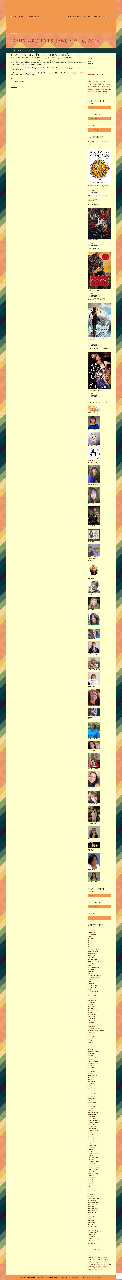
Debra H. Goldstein (93, 986)
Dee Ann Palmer (92, 990)
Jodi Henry (92, 1163)
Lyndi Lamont (92, 1100)
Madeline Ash (91, 1116)
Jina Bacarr (91, 1055)
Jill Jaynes (92, 1236)
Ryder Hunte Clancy (93, 1198)
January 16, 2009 (17, 58)
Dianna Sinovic (92, 1000)
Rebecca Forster (92, 1192)
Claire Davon (91, 971)
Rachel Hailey (91, 1184)
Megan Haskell (92, 1128)
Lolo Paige (90, 1108)
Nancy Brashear (92, 1147)
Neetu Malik (91, 1149)
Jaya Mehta (91, 1035)
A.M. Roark (91, 936)
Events (84, 16)
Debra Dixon (91, 983)
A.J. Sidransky (92, 934)
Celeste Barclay (92, 965)
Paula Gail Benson (93, 1173)
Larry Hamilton (92, 1084)
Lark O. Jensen (93, 1104)
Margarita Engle (92, 1118)
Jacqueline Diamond (93, 1028)
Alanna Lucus (91, 941)
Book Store (76, 16)
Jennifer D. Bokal (92, 1047)
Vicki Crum (91, 1228)
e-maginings (67, 58)
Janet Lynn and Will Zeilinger (96, 1030)
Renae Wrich (91, 1194)
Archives (51, 58)
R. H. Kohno (91, 1182)
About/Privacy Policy (94, 16)
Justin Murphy (91, 1069)
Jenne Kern (91, 1045)
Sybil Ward (92, 1171)
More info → (91, 190)
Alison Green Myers (93, 949)
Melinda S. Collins (94, 1167)
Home (69, 16)
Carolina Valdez (93, 991)
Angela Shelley (93, 1232)
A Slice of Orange (33, 58)
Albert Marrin (91, 943)
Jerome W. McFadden (94, 1051)
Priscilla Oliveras (92, 1179)
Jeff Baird (90, 1039)
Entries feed (91, 63)
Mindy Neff (90, 1143)
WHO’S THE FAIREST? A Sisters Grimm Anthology (97, 200)
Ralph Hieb (91, 1186)
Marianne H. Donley (93, 1122)
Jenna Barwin (91, 1041)
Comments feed (92, 65)
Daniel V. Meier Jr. (93, 981)
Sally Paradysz (92, 1200)
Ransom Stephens (93, 1190)
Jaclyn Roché (91, 1026)
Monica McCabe (92, 1145)
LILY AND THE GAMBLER (98, 348)
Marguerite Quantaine (94, 1120)
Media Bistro (42, 68)
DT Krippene (91, 1002)
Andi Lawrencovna (93, 951)
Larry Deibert (91, 1081)
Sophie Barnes (92, 1206)
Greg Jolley (91, 1022)
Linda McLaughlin (92, 1098)
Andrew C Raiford (92, 953)
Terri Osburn (91, 1222)
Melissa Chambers (93, 1135)
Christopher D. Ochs (93, 969)
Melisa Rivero (91, 1133)
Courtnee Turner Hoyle (94, 975)
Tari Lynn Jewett (92, 1220)
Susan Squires (92, 1212)
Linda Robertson (93, 1165)
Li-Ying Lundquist (92, 1092)
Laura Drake (91, 1086)
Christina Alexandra (93, 967)
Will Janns (92, 1032)
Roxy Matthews (92, 1196)
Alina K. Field (91, 947)
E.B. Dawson (91, 1004)
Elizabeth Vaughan (94, 1161)
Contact (105, 16)
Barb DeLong (92, 1234)
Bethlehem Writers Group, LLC (96, 961)
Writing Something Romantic (95, 1231)
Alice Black (92, 1155)
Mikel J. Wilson (92, 1141)
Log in (89, 61)
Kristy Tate (91, 1079)
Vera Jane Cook (92, 1226)
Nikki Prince (91, 1151)
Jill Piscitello (91, 1053)
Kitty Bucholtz (91, 1077)
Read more (19, 81)
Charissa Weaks (93, 1157)
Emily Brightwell (92, 1008)
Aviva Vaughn (91, 957)
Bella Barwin (92, 1042)
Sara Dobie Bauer (94, 1169)
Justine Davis (91, 1071)
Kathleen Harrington (94, 1239)
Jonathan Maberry (93, 1063)
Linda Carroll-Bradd (93, 1094)
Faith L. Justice (92, 1014)
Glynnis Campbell (92, 1020)
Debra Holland (92, 988)
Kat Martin (90, 1073)
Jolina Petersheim (93, 1061)
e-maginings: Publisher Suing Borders (46, 55)
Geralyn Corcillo (92, 1018)
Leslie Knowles (92, 1090)
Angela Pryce (91, 955)
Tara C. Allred (91, 1216)
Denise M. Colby (92, 994)
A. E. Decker (91, 930)
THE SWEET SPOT (95, 248)
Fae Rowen (91, 1012)
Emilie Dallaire (91, 1006)
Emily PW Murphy (92, 1010)
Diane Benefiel (92, 996)
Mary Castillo (91, 1124)
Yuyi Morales (91, 1243)
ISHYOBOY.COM (96, 1277)
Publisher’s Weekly (30, 68)
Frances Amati (92, 1016)
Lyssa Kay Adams (93, 1114)
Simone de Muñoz (93, 1204)
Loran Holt (90, 1110)
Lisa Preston (91, 1106)
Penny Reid (91, 1175)
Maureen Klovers (92, 1126)
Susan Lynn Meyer (93, 1210)
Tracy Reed (91, 1224)
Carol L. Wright (92, 963)
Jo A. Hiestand (92, 1057)
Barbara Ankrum (92, 959)
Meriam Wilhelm (92, 1139)
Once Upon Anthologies (94, 1153)
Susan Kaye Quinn (93, 1208)
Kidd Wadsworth (92, 1075)
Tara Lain (90, 1218)
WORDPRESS (75, 1277)
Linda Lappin (91, 1096)
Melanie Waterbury (93, 1130)
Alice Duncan (91, 945)
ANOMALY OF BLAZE (96, 299)
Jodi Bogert (91, 1059)
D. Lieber (90, 979)
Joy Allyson (91, 1065)
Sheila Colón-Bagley (93, 1202)
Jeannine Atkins (92, 1037)
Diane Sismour (92, 998)
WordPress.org (92, 68)
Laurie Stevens (92, 1088)
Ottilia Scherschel (94, 1241)
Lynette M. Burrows (93, 1112)
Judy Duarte (91, 1067)
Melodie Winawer (92, 1137)
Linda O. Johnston (93, 1102)
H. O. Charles (91, 1024)
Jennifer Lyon (91, 1049)
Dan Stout (91, 1159)
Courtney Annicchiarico (94, 977)
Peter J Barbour (92, 1177)
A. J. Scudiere (91, 932)
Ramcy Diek (91, 1188)
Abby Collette (91, 939)
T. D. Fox (90, 1214)
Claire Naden (91, 973)
